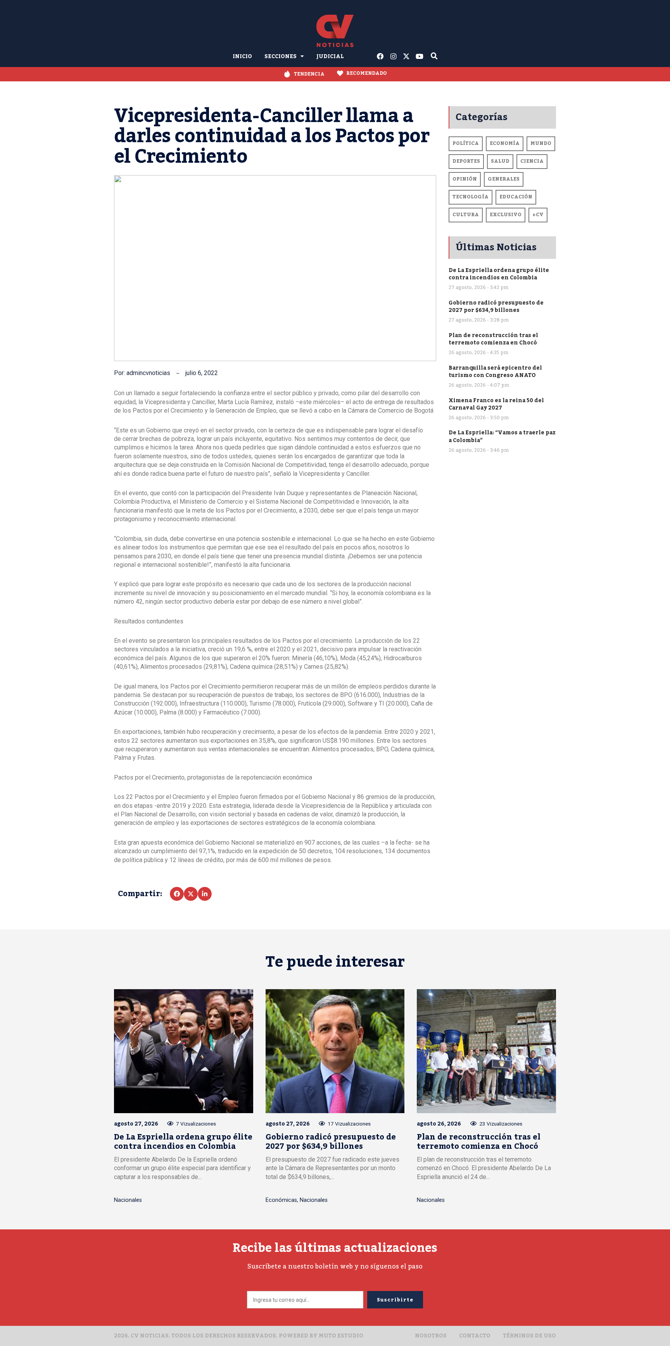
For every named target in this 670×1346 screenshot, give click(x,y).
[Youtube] (419, 56)
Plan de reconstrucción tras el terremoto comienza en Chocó (493, 339)
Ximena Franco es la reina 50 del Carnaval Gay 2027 (496, 404)
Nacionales (128, 1200)
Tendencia (309, 74)
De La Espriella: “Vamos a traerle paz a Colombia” (502, 436)
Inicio (242, 56)
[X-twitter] (406, 56)
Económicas (281, 1200)
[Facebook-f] (380, 56)
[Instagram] (393, 56)
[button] (177, 894)
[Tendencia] (287, 74)
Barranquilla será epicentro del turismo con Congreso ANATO (495, 371)
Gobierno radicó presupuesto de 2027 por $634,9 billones (496, 306)
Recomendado (366, 73)
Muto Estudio (341, 1336)
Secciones (280, 56)
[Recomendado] (340, 73)
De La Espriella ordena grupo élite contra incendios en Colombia (499, 274)
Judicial (330, 56)
